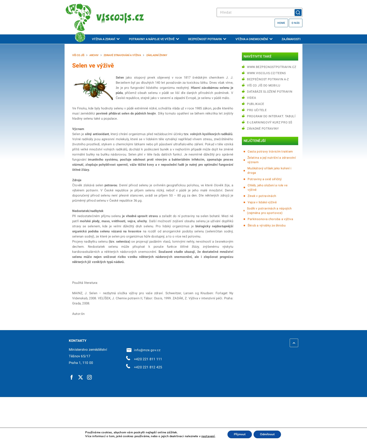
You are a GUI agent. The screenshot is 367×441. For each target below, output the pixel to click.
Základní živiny (156, 55)
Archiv (94, 55)
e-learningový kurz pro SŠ (269, 122)
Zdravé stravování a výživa (122, 55)
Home (281, 22)
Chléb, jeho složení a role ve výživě (267, 187)
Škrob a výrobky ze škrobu (267, 225)
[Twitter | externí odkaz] (81, 377)
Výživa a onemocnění (252, 39)
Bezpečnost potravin (205, 39)
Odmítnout (267, 434)
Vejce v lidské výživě (262, 202)
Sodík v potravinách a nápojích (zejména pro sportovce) (269, 211)
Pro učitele (257, 110)
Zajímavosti (291, 39)
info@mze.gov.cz (146, 350)
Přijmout (240, 434)
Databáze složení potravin (269, 91)
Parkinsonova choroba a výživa (270, 219)
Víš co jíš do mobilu (263, 85)
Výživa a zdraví (103, 39)
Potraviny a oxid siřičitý (265, 179)
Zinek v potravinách (262, 196)
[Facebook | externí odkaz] (72, 377)
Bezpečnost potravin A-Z (268, 79)
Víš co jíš (78, 55)
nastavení (208, 436)
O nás (296, 22)
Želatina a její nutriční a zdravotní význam (271, 160)
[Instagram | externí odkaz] (90, 377)
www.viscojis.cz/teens (266, 73)
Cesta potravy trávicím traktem (270, 151)
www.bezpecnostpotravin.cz (271, 67)
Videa (251, 97)
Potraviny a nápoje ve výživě (152, 39)
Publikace (255, 104)
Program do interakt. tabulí (271, 116)
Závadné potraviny (263, 128)
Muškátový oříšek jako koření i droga (269, 170)
